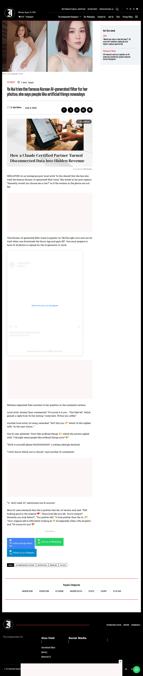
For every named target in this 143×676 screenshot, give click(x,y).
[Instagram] (130, 9)
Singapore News (109, 51)
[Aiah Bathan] (9, 107)
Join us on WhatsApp (51, 542)
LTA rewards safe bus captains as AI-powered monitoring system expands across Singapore (116, 56)
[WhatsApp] (77, 110)
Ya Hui (63, 565)
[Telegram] (90, 110)
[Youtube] (137, 9)
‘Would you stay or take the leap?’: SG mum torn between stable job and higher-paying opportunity (117, 41)
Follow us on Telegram (23, 552)
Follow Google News (22, 543)
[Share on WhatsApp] (136, 669)
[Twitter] (133, 9)
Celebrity (11, 82)
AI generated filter (25, 565)
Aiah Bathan (17, 107)
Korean (53, 565)
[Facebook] (127, 9)
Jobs (105, 36)
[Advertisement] (50, 212)
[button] (117, 9)
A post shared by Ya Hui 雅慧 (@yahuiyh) (45, 351)
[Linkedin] (83, 110)
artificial (42, 565)
